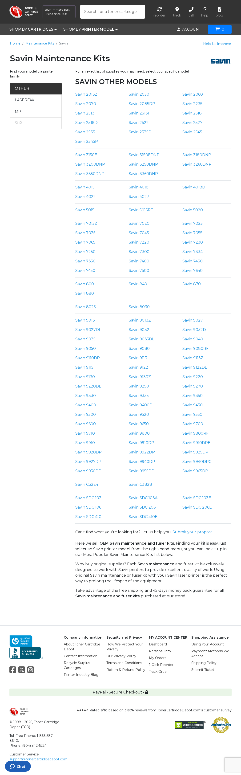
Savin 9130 (85, 377)
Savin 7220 (139, 242)
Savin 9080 (139, 348)
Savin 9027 (192, 320)
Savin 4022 (85, 196)
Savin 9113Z (192, 358)
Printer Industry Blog (81, 675)
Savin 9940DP (142, 461)
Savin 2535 (85, 132)
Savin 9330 (85, 395)
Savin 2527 (192, 122)
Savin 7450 (85, 270)
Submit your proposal (193, 532)
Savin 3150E (86, 155)
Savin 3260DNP (197, 164)
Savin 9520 (139, 414)
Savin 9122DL (194, 367)
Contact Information (80, 656)
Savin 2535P (140, 132)
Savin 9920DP (88, 452)
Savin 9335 (139, 395)
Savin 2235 (192, 104)
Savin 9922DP (142, 452)
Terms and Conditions (124, 663)
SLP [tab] (18, 123)
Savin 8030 (139, 307)
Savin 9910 (85, 443)
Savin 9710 (85, 433)
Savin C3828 (140, 484)
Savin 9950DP (88, 471)
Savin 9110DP (87, 358)
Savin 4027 (139, 196)
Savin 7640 (192, 270)
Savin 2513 (84, 113)
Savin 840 (138, 284)
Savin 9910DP (141, 443)
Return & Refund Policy (125, 670)
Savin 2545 (192, 132)
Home (15, 43)
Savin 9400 (85, 405)
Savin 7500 (139, 270)
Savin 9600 (85, 424)
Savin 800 (84, 284)
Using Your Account (207, 644)
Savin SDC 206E (197, 507)
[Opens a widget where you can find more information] (18, 767)
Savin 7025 (192, 223)
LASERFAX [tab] (24, 100)
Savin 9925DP (195, 452)
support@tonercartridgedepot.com (38, 759)
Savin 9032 (139, 329)
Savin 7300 (139, 251)
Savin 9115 (84, 367)
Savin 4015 (85, 187)
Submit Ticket (202, 670)
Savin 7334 (192, 251)
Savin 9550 (192, 414)
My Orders (157, 658)
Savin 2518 (192, 113)
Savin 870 (191, 284)
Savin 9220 (192, 377)
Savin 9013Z (140, 320)
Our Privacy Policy (121, 656)
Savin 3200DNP (90, 164)
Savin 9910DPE (196, 443)
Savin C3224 (86, 484)
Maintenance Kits (39, 43)
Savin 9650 (139, 424)
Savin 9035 (85, 339)
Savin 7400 (139, 261)
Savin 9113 (138, 358)
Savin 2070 (85, 104)
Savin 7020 (139, 223)
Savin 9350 (192, 395)
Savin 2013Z (86, 94)
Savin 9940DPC (196, 461)
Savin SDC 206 (142, 507)
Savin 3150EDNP (144, 155)
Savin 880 (84, 293)
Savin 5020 (192, 210)
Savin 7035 (85, 233)
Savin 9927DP (88, 461)
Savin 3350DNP (89, 173)
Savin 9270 (192, 386)
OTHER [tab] (22, 88)
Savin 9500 (85, 414)
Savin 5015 (84, 210)
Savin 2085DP (142, 104)
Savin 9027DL (88, 329)
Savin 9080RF (195, 348)
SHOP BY (31, 29)
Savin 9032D (194, 329)
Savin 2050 (139, 94)
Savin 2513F (139, 113)
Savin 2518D (86, 122)
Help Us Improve (217, 44)
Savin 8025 (85, 307)
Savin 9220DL (88, 386)
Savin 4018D (193, 187)
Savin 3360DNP (143, 173)
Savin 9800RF (195, 433)
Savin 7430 (192, 261)
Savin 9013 (85, 320)
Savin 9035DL (141, 339)
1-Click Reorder (161, 665)
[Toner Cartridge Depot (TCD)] (23, 12)
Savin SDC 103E (196, 498)
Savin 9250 (139, 386)
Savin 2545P (86, 141)
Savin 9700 (192, 424)
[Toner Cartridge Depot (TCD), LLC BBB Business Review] (26, 652)
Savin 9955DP (141, 471)
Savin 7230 (192, 242)
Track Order (158, 671)
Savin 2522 (139, 122)
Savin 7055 (192, 233)
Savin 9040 (192, 339)
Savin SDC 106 (88, 507)
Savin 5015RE (141, 210)
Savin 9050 (85, 348)
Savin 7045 (139, 233)
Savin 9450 (192, 405)
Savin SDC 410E (143, 516)
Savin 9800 (139, 433)
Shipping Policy (204, 663)
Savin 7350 (85, 261)
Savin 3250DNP (143, 164)
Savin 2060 (192, 94)
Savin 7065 (85, 242)
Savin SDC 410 (88, 516)
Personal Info (160, 651)
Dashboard (158, 644)
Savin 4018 (139, 187)
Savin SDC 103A (143, 498)
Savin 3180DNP (196, 155)
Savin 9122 (138, 367)
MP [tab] (18, 111)
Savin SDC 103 (88, 498)
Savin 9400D (141, 405)
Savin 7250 (85, 251)
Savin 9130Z (140, 377)
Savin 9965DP (195, 471)
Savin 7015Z (86, 223)
